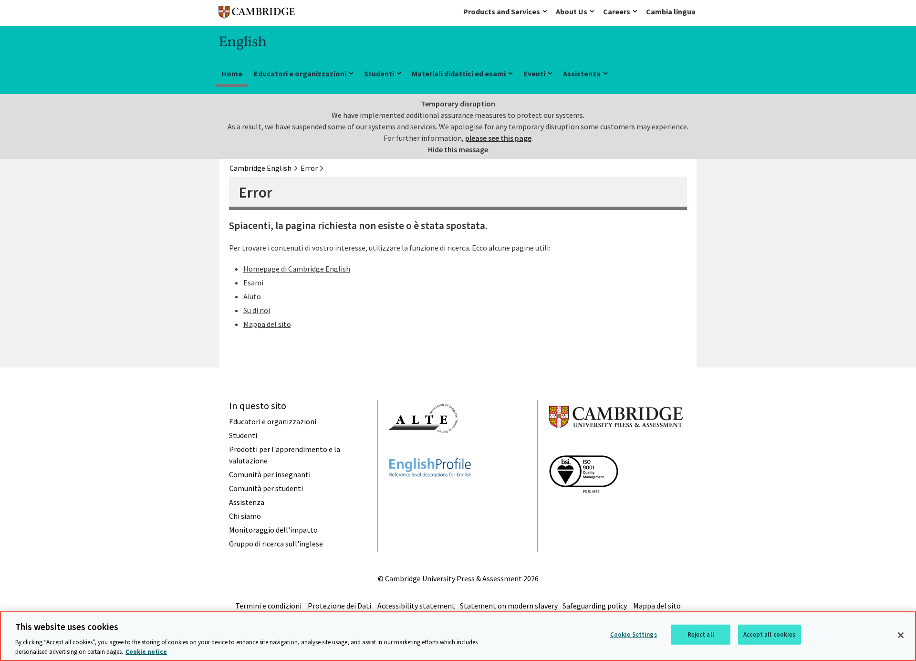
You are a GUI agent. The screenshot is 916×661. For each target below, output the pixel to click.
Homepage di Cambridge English (296, 268)
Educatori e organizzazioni (300, 73)
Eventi (534, 73)
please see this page (498, 138)
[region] (458, 636)
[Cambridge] (257, 14)
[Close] (900, 635)
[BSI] (583, 510)
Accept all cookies (769, 634)
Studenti (379, 73)
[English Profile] (430, 494)
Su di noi (256, 310)
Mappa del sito (267, 324)
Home (231, 73)
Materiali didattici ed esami (459, 73)
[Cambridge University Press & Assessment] (616, 447)
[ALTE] (423, 450)
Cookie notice (146, 651)
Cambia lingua (671, 11)
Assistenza (582, 73)
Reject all (700, 634)
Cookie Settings (633, 634)
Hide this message (458, 149)
